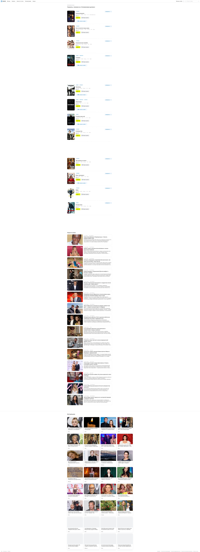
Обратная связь (195, 551)
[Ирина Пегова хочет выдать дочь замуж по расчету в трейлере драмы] (125, 525)
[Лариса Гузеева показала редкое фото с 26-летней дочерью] (125, 425)
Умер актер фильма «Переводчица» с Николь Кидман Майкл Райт (95, 237)
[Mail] (1, 1)
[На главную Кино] (4, 1)
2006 (82, 14)
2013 (82, 206)
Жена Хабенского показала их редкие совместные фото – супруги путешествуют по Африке (97, 306)
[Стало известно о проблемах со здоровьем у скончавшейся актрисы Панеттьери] (75, 425)
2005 (85, 29)
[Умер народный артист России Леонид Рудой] (91, 425)
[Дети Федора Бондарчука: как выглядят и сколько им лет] (91, 491)
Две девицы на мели (81, 160)
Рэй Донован (79, 204)
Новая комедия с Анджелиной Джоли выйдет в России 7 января (96, 272)
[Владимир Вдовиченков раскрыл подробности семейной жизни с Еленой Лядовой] (108, 425)
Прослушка (79, 101)
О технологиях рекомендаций (165, 551)
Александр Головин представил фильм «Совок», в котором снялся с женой (96, 363)
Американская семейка (82, 42)
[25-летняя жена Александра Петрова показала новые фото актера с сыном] (108, 541)
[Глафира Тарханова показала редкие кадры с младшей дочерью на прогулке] (125, 458)
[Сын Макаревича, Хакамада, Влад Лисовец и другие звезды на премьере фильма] (91, 525)
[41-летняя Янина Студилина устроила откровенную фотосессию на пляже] (75, 491)
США (94, 29)
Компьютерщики (80, 13)
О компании (5, 551)
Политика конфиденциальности (175, 551)
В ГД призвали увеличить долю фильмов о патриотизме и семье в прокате (95, 329)
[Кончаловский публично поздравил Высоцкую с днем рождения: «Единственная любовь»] (75, 525)
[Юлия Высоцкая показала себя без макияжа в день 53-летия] (108, 525)
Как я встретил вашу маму (82, 28)
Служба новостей (80, 116)
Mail (1, 551)
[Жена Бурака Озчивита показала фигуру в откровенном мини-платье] (91, 475)
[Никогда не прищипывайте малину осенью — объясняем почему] (108, 508)
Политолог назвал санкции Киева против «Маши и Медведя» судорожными (97, 352)
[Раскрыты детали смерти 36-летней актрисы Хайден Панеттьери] (75, 541)
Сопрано (78, 57)
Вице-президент (80, 175)
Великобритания (92, 14)
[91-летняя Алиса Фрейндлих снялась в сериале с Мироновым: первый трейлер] (91, 441)
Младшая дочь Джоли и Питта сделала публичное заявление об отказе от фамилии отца (97, 318)
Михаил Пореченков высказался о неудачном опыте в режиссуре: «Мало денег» (97, 283)
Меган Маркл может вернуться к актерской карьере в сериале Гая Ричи (97, 398)
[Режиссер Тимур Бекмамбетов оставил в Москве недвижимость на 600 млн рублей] (125, 541)
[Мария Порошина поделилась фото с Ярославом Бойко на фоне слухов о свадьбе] (108, 441)
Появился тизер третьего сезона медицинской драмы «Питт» (96, 340)
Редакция (158, 551)
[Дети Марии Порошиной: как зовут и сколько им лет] (75, 441)
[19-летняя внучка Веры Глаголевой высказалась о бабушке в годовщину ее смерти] (125, 491)
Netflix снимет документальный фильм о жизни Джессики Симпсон (96, 249)
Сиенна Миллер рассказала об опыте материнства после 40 (97, 386)
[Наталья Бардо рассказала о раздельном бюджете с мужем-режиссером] (125, 508)
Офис (77, 190)
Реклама (9, 551)
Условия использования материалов (186, 551)
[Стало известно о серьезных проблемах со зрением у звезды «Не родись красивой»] (108, 491)
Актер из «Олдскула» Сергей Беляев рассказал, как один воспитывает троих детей (97, 260)
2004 (81, 88)
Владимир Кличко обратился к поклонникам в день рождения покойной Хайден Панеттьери (97, 295)
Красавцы (78, 87)
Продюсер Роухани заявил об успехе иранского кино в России (97, 375)
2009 (82, 44)
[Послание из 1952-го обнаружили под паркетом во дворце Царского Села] (75, 475)
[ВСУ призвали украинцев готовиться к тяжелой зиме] (108, 458)
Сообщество (79, 131)
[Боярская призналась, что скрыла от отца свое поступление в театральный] (108, 475)
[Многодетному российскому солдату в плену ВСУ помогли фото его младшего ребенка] (91, 541)
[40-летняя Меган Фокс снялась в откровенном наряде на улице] (125, 475)
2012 (82, 117)
